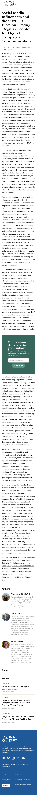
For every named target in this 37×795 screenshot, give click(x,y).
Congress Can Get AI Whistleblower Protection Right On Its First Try (18, 718)
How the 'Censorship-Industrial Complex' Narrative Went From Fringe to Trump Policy (16, 702)
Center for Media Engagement (13, 563)
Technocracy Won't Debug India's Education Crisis (17, 687)
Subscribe (18, 366)
